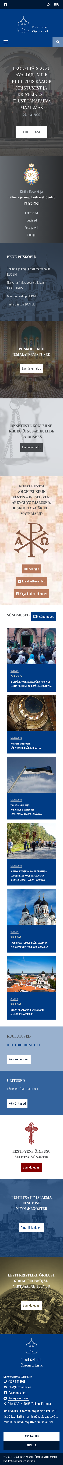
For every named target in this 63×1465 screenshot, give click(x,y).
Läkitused (31, 213)
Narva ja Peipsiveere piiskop (25, 285)
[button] (2, 101)
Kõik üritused (17, 1103)
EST (49, 4)
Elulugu (31, 235)
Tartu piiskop (21, 304)
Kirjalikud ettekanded (33, 594)
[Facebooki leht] (5, 4)
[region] (31, 101)
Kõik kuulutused (19, 1059)
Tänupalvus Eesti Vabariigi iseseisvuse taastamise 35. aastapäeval (26, 809)
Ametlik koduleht (32, 1228)
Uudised (31, 220)
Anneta (31, 1445)
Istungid (34, 569)
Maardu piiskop (21, 296)
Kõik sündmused (43, 617)
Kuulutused (16, 738)
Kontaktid (31, 1436)
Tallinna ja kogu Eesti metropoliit (28, 271)
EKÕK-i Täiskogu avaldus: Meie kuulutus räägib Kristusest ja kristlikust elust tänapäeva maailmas (31, 87)
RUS (56, 4)
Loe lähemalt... (31, 368)
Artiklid (14, 998)
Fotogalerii (31, 228)
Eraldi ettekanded (33, 581)
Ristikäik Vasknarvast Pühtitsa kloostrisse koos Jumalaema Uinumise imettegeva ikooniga (28, 875)
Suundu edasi (31, 1167)
